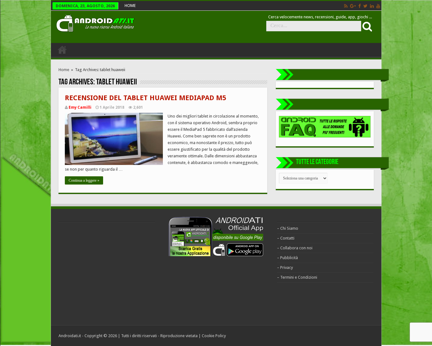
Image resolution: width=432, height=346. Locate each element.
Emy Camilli (80, 107)
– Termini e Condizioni (297, 277)
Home (64, 69)
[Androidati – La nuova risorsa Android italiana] (95, 22)
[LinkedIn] (371, 6)
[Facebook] (359, 6)
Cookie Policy (214, 335)
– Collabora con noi (294, 248)
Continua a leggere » (84, 180)
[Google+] (352, 6)
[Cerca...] (366, 26)
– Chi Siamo (287, 228)
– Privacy (285, 267)
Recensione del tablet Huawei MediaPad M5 (145, 98)
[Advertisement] (106, 272)
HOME (130, 5)
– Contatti (285, 238)
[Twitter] (365, 6)
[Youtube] (378, 6)
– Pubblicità (287, 257)
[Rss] (345, 6)
